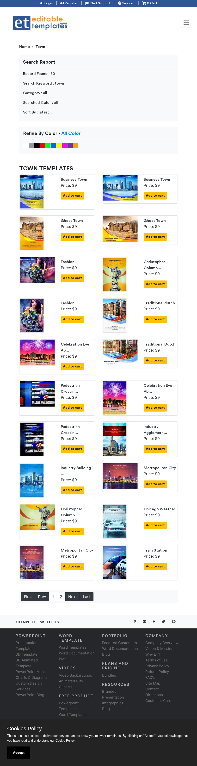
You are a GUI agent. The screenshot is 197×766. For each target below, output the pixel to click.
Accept (19, 752)
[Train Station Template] (114, 562)
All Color (71, 133)
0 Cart (151, 3)
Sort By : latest (36, 112)
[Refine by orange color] (75, 145)
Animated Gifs (71, 681)
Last (87, 596)
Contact (152, 689)
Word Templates (72, 647)
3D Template (26, 654)
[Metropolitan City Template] (120, 475)
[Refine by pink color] (64, 145)
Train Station (155, 550)
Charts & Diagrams (32, 677)
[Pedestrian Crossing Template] (37, 393)
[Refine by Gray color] (31, 145)
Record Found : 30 (39, 74)
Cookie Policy (65, 740)
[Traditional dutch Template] (114, 315)
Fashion (67, 262)
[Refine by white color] (26, 145)
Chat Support (99, 3)
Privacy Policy (157, 666)
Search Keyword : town (43, 83)
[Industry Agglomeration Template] (114, 438)
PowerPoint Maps (31, 671)
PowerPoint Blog (30, 695)
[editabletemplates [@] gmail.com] (147, 621)
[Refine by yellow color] (59, 145)
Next (72, 596)
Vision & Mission (159, 648)
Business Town (74, 179)
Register (71, 3)
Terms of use (156, 660)
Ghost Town (72, 221)
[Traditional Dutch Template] (120, 352)
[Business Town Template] (31, 191)
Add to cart (72, 195)
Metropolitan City (160, 468)
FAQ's (150, 677)
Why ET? (152, 654)
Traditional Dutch (159, 344)
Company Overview (162, 642)
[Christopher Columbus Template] (114, 274)
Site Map (152, 683)
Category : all (35, 93)
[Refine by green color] (48, 145)
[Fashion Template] (37, 269)
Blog (106, 708)
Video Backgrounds (75, 675)
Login (48, 3)
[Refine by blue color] (53, 145)
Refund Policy (157, 671)
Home (24, 47)
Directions (154, 695)
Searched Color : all (40, 103)
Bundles (109, 675)
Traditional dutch (159, 303)
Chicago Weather (159, 509)
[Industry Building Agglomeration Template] (31, 480)
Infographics (112, 703)
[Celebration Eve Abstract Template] (37, 352)
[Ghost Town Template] (31, 232)
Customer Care (158, 700)
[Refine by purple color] (70, 145)
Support (128, 3)
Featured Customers (119, 642)
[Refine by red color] (42, 145)
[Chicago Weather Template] (114, 521)
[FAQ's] (137, 621)
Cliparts (65, 687)
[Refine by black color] (37, 145)
